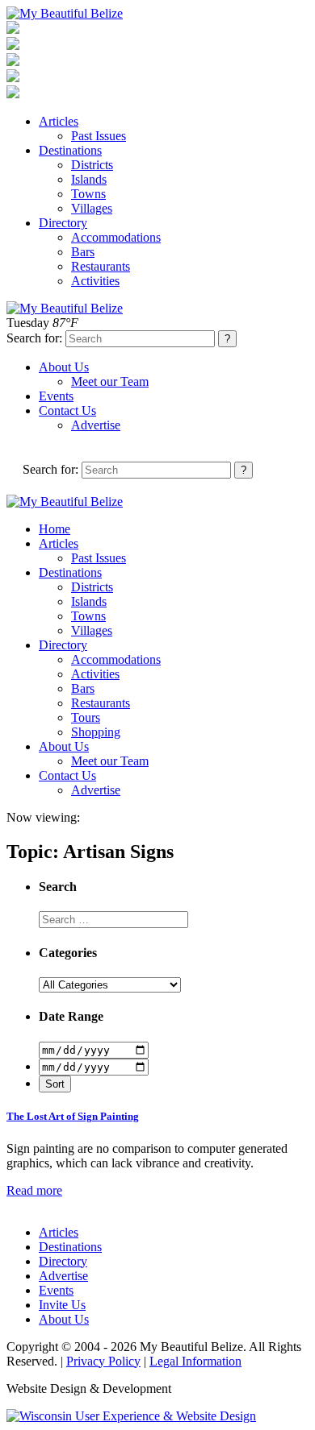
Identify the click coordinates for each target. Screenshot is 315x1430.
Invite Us (62, 1305)
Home (54, 529)
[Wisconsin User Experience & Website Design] (131, 1416)
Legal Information (195, 1361)
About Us (64, 367)
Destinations (70, 150)
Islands (89, 179)
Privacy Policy (103, 1361)
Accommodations (116, 237)
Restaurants (100, 266)
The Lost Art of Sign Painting (72, 1116)
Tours (85, 717)
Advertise (95, 425)
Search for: (34, 338)
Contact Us (67, 410)
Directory (63, 223)
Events (56, 396)
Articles (58, 121)
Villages (91, 208)
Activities (95, 281)
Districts (92, 165)
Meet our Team (110, 381)
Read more (34, 1190)
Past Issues (98, 136)
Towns (88, 194)
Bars (82, 252)
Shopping (95, 732)
